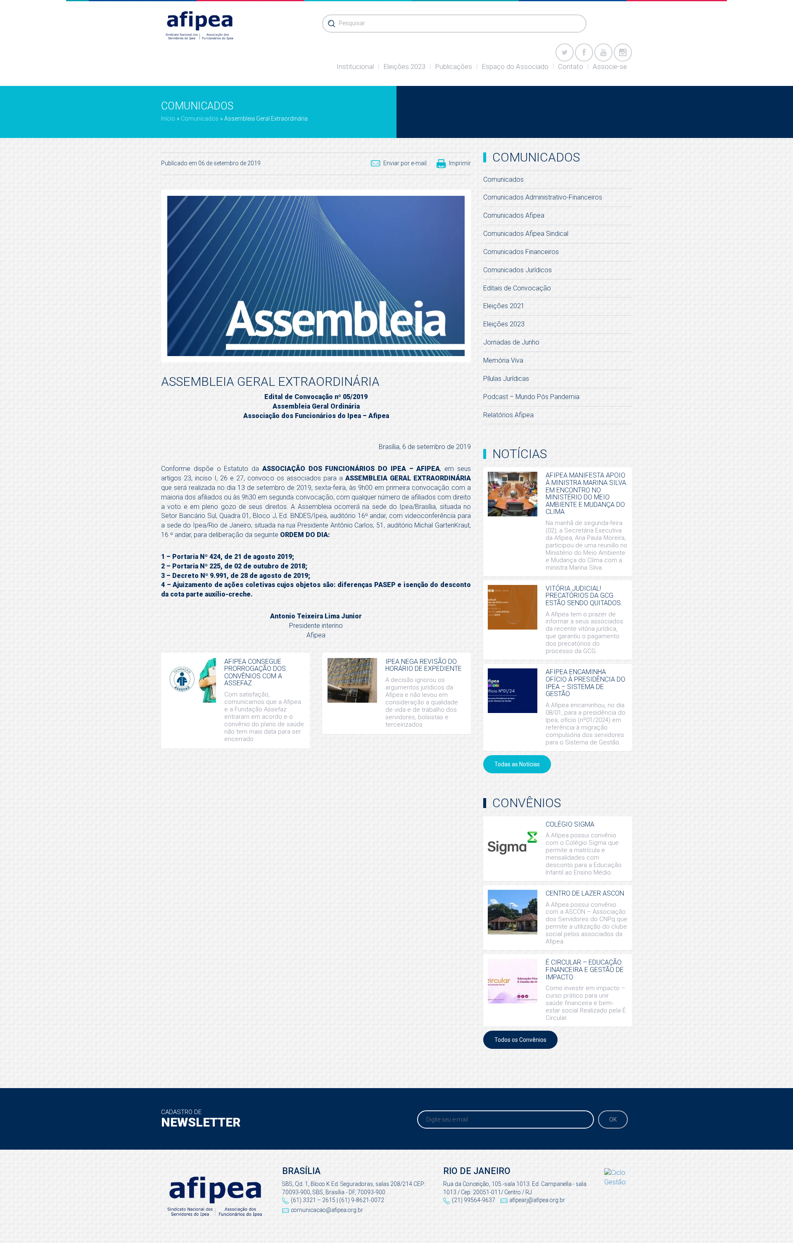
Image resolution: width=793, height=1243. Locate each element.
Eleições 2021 (504, 306)
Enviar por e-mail (405, 163)
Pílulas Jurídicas (506, 379)
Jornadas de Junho (511, 342)
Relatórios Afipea (508, 415)
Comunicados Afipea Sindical (525, 234)
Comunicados (199, 118)
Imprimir (460, 163)
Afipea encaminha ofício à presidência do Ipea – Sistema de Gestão (585, 683)
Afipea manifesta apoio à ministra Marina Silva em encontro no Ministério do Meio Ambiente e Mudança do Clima (586, 493)
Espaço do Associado (515, 66)
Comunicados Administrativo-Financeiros (542, 197)
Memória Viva (503, 360)
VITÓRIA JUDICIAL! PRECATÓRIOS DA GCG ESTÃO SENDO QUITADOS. (584, 596)
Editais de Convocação (517, 288)
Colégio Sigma (570, 824)
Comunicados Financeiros (521, 252)
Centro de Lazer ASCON (585, 893)
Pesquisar (352, 23)
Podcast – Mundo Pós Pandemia (531, 397)
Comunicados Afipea (513, 215)
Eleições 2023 (404, 66)
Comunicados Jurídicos (517, 270)
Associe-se (610, 66)
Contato (570, 66)
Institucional (355, 66)
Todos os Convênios (520, 1039)
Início (168, 118)
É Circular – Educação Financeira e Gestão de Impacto (585, 969)
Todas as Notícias (517, 764)
